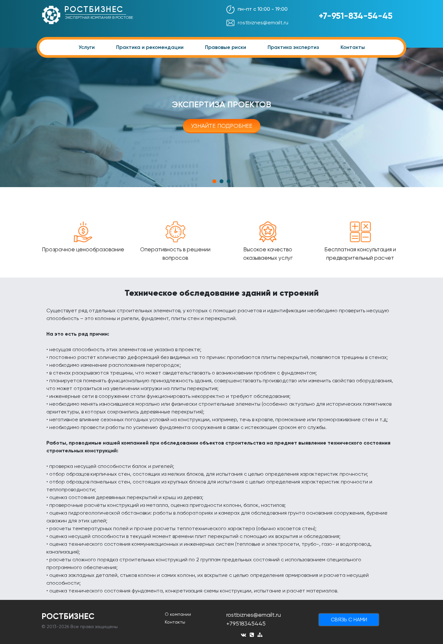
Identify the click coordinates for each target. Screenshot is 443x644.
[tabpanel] (221, 117)
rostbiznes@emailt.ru (263, 22)
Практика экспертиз (293, 47)
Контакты (353, 47)
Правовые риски (225, 47)
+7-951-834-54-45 (355, 15)
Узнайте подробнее (221, 125)
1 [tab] (214, 181)
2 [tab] (221, 181)
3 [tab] (229, 181)
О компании (178, 614)
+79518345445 (246, 623)
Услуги (86, 47)
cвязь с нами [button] (349, 619)
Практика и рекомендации (150, 47)
